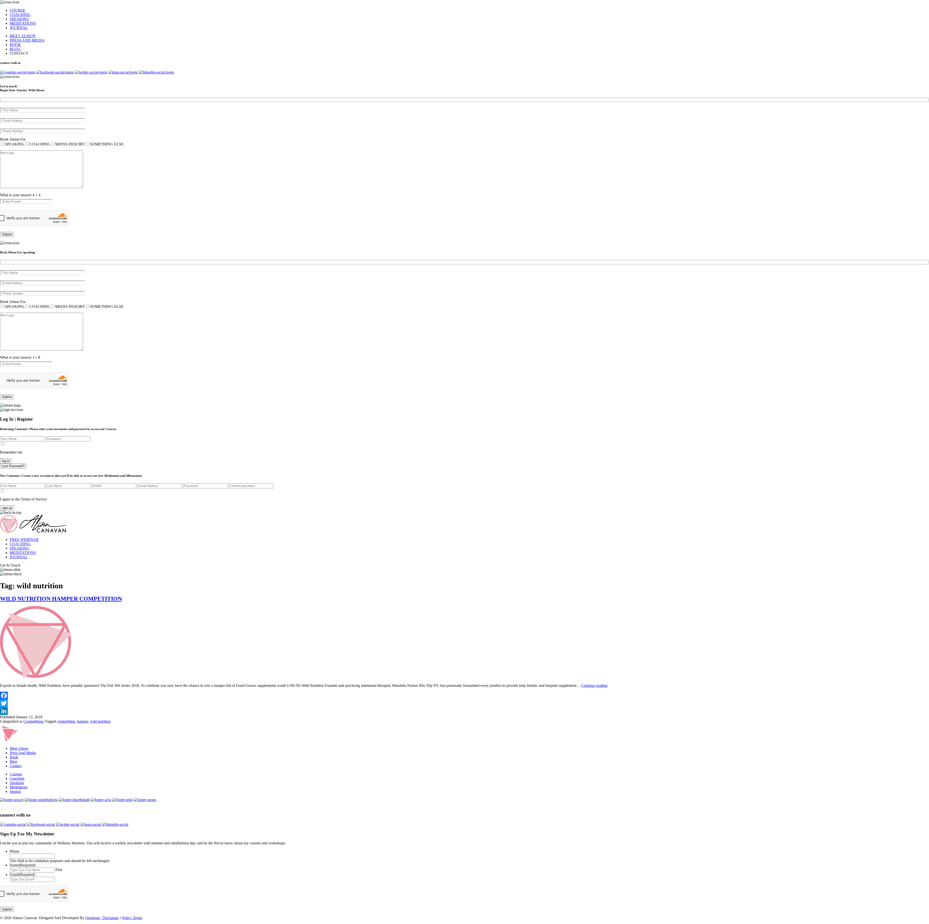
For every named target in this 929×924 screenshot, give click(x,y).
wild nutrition (100, 721)
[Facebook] (464, 695)
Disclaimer (110, 918)
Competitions (33, 721)
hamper (82, 721)
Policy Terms (132, 918)
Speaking (17, 783)
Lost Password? (13, 466)
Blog (13, 761)
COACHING (20, 15)
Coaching (17, 778)
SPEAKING (19, 19)
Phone (14, 851)
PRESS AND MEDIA (27, 40)
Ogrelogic (92, 918)
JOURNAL (19, 28)
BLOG (15, 49)
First (58, 870)
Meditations (19, 787)
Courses (16, 774)
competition (66, 721)
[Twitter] (464, 703)
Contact (16, 766)
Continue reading (594, 685)
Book (14, 757)
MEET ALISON (23, 36)
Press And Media (23, 753)
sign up (7, 508)
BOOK (15, 45)
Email (22, 874)
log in (5, 461)
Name (22, 865)
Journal (15, 791)
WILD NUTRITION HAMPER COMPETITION (61, 599)
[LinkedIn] (464, 711)
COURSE (17, 10)
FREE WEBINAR (24, 540)
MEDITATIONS (23, 23)
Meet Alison (19, 748)
